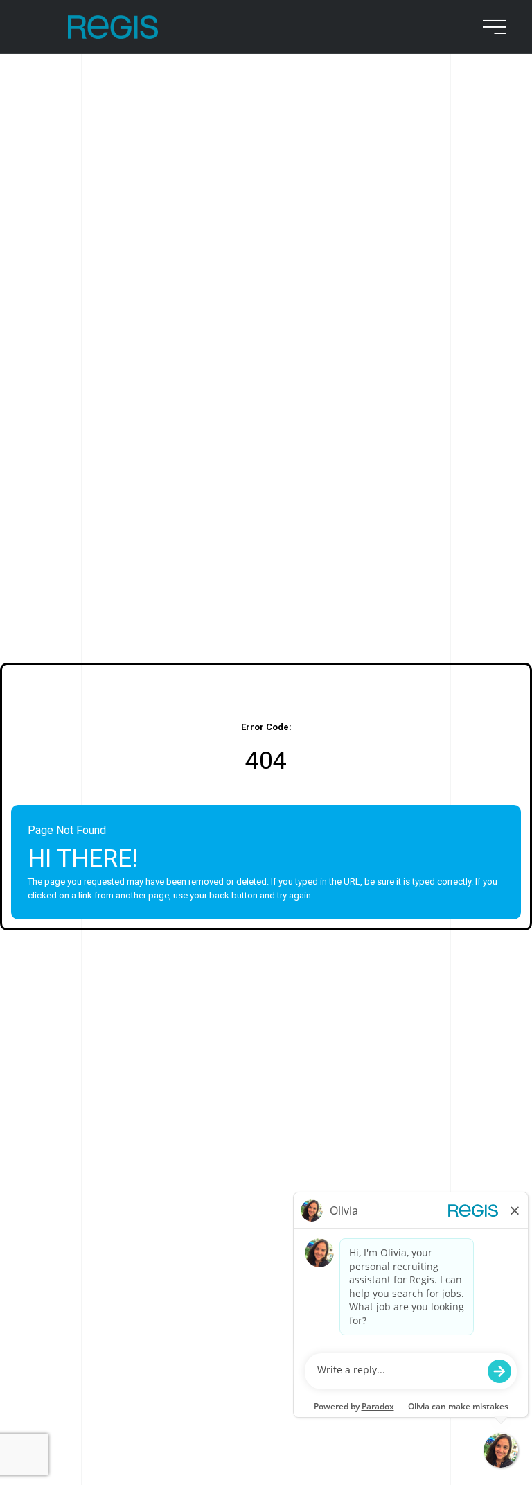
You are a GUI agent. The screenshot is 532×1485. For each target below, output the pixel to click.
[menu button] (492, 27)
